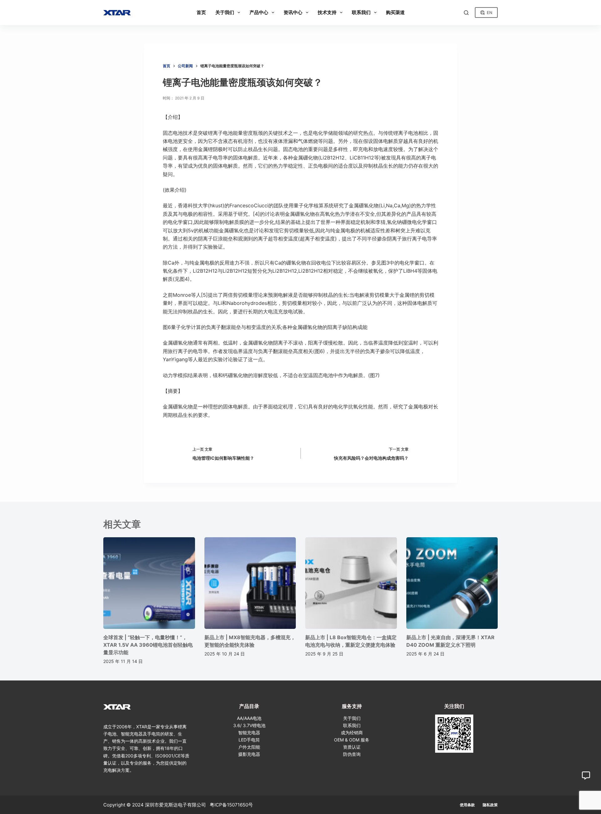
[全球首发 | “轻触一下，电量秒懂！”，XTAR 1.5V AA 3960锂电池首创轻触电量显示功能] (149, 583)
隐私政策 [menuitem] (490, 804)
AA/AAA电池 (249, 718)
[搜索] (466, 12)
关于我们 (352, 718)
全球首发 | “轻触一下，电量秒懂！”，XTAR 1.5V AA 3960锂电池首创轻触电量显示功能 (148, 644)
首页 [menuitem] (201, 12)
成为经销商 (352, 732)
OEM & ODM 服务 (351, 739)
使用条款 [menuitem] (467, 804)
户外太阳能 (249, 747)
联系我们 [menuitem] (361, 12)
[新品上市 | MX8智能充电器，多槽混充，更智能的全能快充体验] (250, 583)
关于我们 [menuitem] (224, 12)
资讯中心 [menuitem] (293, 12)
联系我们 (352, 725)
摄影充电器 (249, 754)
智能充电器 (249, 732)
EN (489, 12)
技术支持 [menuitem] (327, 12)
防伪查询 (352, 754)
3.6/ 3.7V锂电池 (249, 725)
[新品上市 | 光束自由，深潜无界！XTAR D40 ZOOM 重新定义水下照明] (452, 583)
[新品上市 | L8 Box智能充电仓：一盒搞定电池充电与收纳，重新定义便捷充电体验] (351, 583)
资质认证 (352, 747)
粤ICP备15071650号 (231, 805)
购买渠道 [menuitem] (395, 12)
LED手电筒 (249, 739)
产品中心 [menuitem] (258, 12)
